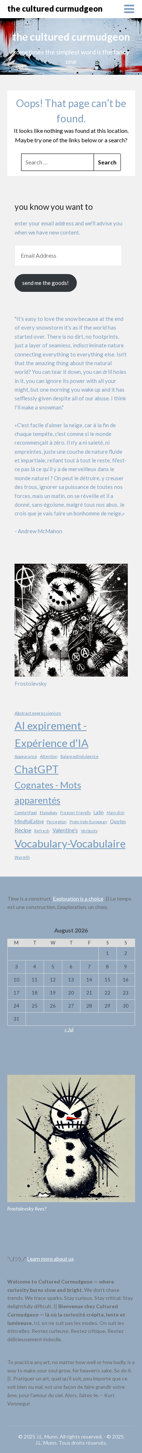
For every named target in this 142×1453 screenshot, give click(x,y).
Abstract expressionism (38, 713)
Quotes (118, 821)
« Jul (69, 1029)
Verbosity (89, 830)
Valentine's (65, 830)
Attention (49, 756)
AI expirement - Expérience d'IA (51, 734)
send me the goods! (45, 282)
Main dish (116, 812)
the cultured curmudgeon (55, 8)
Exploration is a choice (78, 898)
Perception (57, 821)
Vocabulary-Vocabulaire (70, 843)
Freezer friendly (75, 812)
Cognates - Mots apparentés (48, 792)
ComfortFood (26, 812)
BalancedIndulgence (79, 756)
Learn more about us (50, 1259)
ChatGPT (37, 769)
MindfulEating (29, 821)
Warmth (22, 857)
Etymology (48, 812)
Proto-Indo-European (88, 821)
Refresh (42, 830)
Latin (99, 812)
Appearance (26, 756)
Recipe (23, 830)
